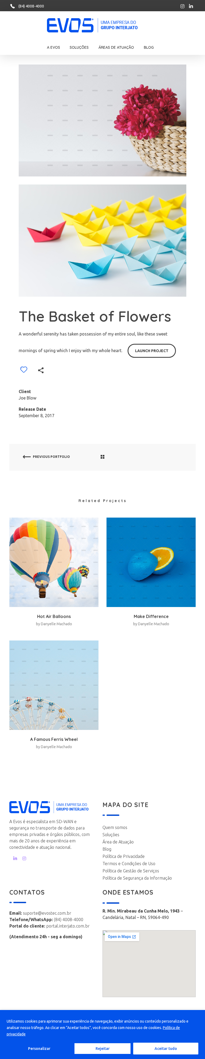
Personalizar (39, 1048)
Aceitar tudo (166, 1048)
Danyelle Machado (56, 624)
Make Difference (151, 616)
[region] (102, 1034)
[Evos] (100, 25)
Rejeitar (103, 1048)
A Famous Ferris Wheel (54, 739)
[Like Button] (24, 369)
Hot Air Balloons (54, 616)
